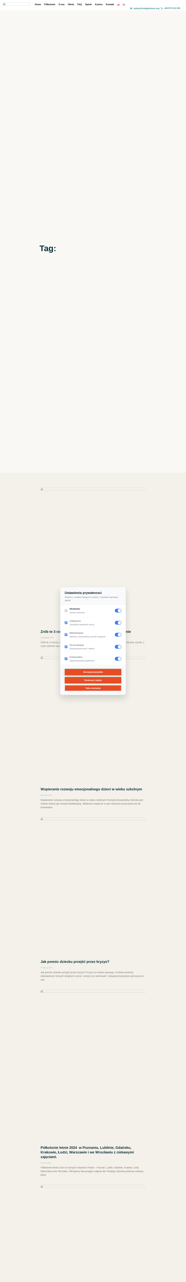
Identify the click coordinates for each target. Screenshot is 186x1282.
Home (38, 4)
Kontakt (110, 4)
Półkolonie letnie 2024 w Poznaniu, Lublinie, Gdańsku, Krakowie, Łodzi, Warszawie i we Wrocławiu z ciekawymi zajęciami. (87, 1152)
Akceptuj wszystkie (93, 672)
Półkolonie (49, 4)
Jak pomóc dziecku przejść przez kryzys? (75, 962)
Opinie (88, 4)
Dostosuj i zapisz (93, 680)
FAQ (79, 4)
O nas (62, 4)
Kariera (99, 4)
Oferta (71, 4)
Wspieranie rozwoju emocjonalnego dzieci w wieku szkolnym (91, 789)
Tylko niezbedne (93, 688)
